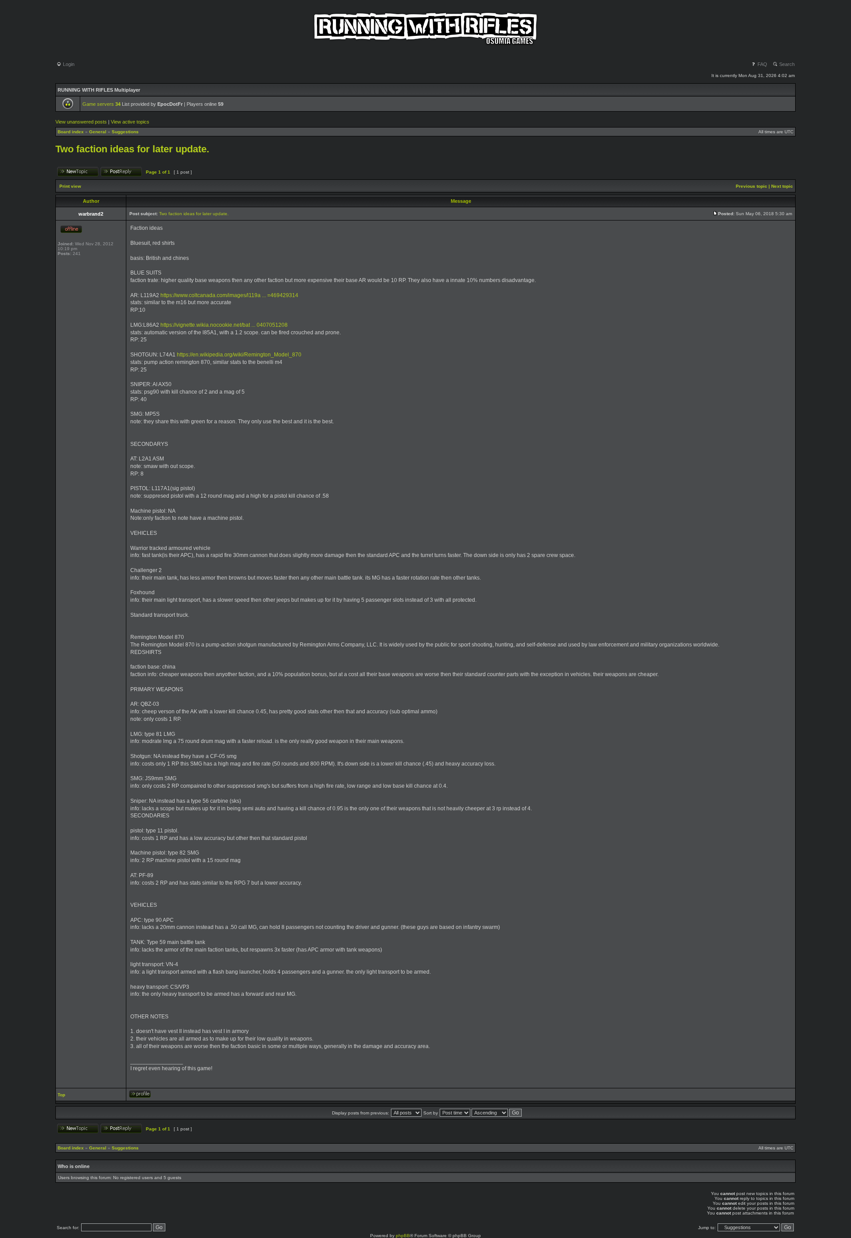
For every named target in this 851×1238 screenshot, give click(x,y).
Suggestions (125, 131)
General (97, 131)
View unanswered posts (81, 121)
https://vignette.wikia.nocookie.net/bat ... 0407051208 (224, 325)
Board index (71, 131)
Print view (70, 186)
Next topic (782, 186)
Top (61, 1094)
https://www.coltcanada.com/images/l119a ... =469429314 (229, 295)
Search (786, 64)
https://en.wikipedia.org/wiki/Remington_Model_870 (239, 355)
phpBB (403, 1235)
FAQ (761, 64)
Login (68, 64)
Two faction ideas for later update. (132, 149)
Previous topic (751, 186)
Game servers (101, 104)
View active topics (130, 121)
